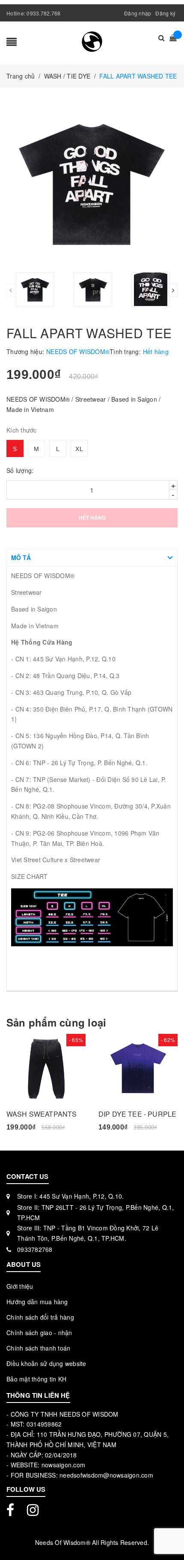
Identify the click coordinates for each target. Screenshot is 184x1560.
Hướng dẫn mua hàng (37, 1301)
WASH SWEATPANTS (41, 1114)
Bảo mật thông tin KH (36, 1379)
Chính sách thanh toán (38, 1348)
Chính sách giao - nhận (39, 1332)
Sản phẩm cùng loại (56, 1022)
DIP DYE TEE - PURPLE (137, 1114)
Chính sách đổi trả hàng (40, 1317)
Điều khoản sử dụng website (46, 1363)
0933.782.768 (43, 13)
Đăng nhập (137, 13)
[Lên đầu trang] (166, 1534)
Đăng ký (165, 13)
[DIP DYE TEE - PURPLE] (138, 1068)
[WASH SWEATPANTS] (46, 1068)
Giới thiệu (19, 1286)
